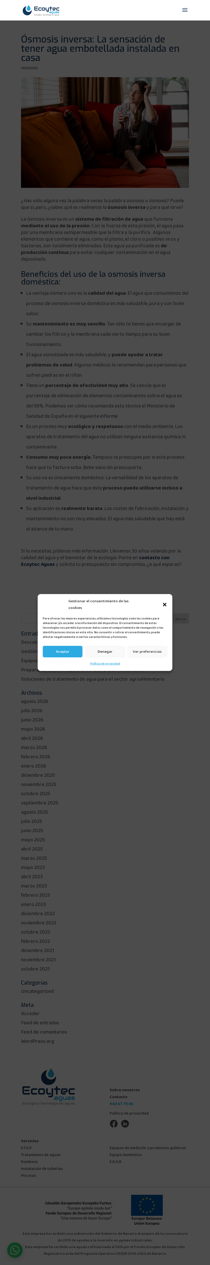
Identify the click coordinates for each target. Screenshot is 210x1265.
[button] (164, 604)
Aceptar (62, 651)
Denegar (105, 651)
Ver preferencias (147, 651)
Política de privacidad (105, 663)
